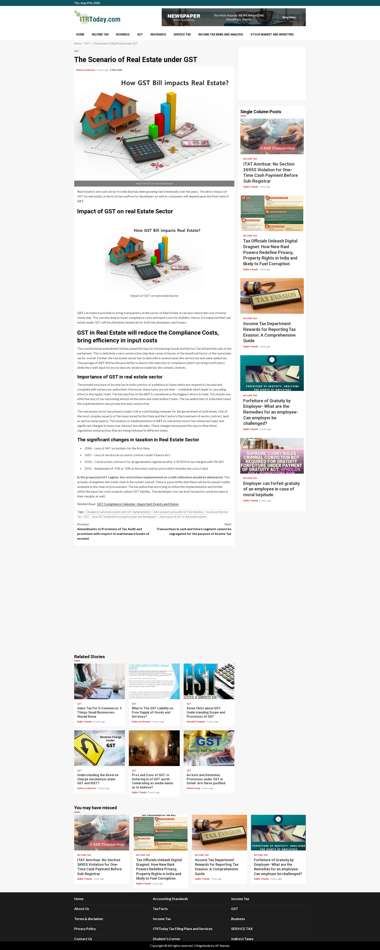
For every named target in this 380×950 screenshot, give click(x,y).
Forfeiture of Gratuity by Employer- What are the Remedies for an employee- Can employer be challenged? (272, 373)
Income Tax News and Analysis (220, 34)
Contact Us (83, 939)
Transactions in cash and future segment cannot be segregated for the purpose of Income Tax (194, 528)
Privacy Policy (85, 929)
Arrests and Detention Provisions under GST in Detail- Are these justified (209, 748)
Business (123, 34)
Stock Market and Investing (272, 34)
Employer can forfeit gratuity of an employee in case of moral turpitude (272, 456)
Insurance (158, 34)
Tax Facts (160, 909)
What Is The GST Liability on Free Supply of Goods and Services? (154, 681)
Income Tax (100, 34)
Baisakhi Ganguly (196, 721)
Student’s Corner (166, 939)
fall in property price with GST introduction (178, 511)
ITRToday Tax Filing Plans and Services (182, 929)
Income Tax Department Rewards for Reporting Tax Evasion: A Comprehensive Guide (272, 296)
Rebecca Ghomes (86, 69)
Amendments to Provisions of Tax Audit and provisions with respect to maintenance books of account (113, 531)
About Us (81, 909)
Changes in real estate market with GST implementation (118, 511)
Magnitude (202, 945)
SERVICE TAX (182, 34)
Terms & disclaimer (88, 919)
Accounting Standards (170, 899)
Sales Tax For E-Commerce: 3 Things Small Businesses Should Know (99, 681)
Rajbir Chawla (84, 721)
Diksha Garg (193, 788)
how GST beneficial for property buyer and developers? (124, 516)
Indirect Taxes (242, 939)
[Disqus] (154, 599)
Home (80, 34)
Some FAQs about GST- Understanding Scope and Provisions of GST (209, 681)
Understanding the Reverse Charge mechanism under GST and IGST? (99, 748)
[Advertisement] (272, 73)
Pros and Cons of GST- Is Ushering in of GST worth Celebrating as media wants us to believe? (154, 748)
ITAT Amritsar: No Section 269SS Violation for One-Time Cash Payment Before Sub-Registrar (272, 136)
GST (140, 34)
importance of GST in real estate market (183, 516)
